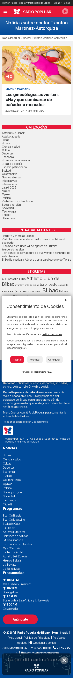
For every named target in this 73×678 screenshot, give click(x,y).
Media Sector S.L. (43, 371)
